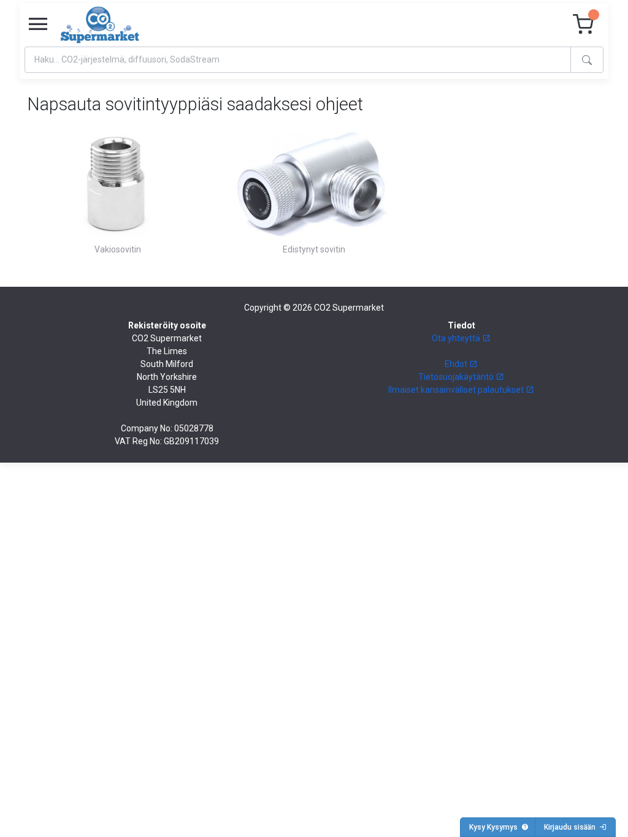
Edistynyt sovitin (314, 249)
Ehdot (457, 364)
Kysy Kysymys (495, 827)
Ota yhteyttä (457, 338)
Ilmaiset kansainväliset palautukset (457, 390)
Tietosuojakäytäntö (457, 377)
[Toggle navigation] (38, 24)
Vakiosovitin (117, 249)
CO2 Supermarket (349, 307)
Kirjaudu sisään (571, 827)
